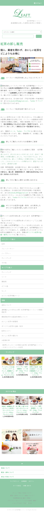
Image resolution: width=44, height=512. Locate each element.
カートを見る (17, 485)
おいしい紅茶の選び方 (10, 335)
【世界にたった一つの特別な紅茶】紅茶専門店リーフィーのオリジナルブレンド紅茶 (22, 346)
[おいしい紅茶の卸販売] (11, 448)
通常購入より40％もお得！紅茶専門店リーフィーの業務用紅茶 (22, 311)
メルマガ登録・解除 (29, 500)
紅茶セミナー (6, 331)
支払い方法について (24, 493)
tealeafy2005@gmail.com (18, 101)
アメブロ (27, 131)
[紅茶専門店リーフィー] (22, 13)
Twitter (32, 101)
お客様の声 (6, 340)
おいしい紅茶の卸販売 (10, 321)
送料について (6, 305)
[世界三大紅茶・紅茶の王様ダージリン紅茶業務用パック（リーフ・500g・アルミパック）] (35, 361)
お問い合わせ (27, 485)
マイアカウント (14, 481)
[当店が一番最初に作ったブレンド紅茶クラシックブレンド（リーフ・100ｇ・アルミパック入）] (8, 400)
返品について (29, 495)
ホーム (14, 493)
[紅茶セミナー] (32, 435)
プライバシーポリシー (14, 500)
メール (12, 131)
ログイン (31, 481)
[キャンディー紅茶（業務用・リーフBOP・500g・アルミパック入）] (22, 361)
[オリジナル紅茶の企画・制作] (32, 448)
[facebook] (22, 26)
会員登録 (24, 481)
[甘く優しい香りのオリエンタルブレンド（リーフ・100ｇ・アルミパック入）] (22, 400)
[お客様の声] (11, 435)
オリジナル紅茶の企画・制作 (12, 326)
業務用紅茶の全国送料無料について (15, 317)
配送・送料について (16, 495)
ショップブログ (17, 503)
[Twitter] (19, 26)
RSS (25, 503)
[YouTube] (25, 26)
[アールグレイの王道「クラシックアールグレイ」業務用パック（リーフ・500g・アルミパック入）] (8, 361)
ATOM (30, 503)
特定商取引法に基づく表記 (21, 498)
